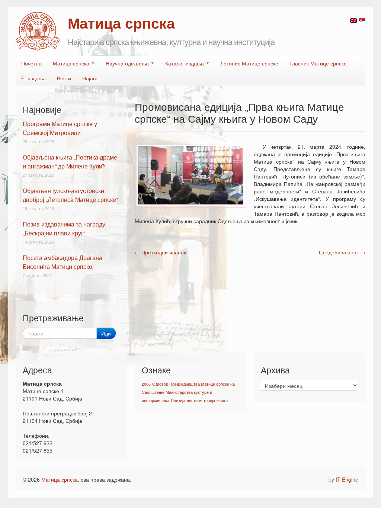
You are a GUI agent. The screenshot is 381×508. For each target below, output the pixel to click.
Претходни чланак (160, 252)
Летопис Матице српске (249, 63)
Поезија (178, 400)
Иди (106, 333)
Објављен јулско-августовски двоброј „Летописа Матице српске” (70, 195)
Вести (64, 78)
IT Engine (347, 479)
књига (222, 400)
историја (207, 400)
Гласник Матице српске (318, 63)
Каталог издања (185, 63)
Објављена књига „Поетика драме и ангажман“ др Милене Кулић (70, 161)
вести (192, 400)
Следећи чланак (342, 252)
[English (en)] (353, 19)
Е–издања (33, 78)
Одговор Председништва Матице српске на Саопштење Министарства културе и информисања (188, 392)
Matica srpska (38, 31)
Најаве (90, 78)
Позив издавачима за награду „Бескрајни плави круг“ (64, 228)
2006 (146, 384)
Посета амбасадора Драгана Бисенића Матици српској (62, 262)
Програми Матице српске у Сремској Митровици (60, 128)
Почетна (31, 63)
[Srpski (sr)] (362, 19)
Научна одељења (128, 63)
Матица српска (72, 63)
